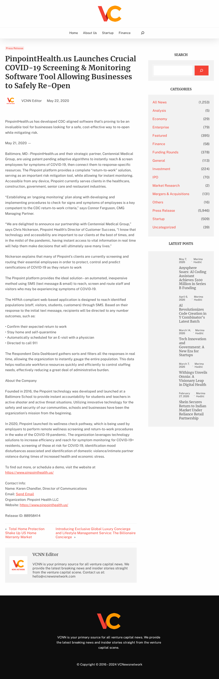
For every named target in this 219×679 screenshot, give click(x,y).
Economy (159, 119)
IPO (155, 177)
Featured (159, 136)
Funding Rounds (165, 152)
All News (159, 102)
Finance (158, 144)
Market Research (166, 186)
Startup (158, 219)
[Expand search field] (142, 33)
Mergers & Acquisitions (170, 194)
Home (73, 33)
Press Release (14, 48)
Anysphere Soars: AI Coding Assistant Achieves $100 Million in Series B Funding (192, 278)
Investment (161, 169)
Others (157, 202)
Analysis (159, 111)
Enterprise (160, 127)
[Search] (202, 71)
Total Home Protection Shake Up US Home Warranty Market (24, 533)
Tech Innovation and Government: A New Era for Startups (192, 347)
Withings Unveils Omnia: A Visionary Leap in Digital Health (193, 379)
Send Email (25, 494)
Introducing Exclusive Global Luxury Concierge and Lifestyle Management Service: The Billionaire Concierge (96, 533)
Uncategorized (164, 227)
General (158, 161)
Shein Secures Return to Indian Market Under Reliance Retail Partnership (192, 410)
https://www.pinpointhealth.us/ (29, 472)
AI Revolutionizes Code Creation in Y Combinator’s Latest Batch (192, 313)
